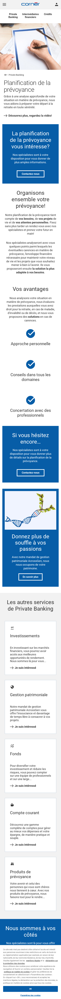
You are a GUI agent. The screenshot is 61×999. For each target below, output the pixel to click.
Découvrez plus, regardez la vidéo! (30, 115)
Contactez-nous (30, 173)
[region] (30, 972)
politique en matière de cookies (17, 972)
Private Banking (16, 75)
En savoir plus (30, 576)
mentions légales (33, 961)
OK (30, 989)
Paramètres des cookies (30, 995)
